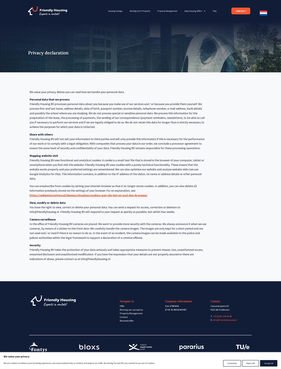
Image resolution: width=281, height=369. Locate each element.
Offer (122, 306)
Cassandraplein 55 (220, 306)
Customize (232, 363)
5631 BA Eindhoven (220, 309)
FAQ (214, 11)
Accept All (268, 363)
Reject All (250, 363)
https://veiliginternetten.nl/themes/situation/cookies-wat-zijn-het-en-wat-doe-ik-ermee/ (88, 195)
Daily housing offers (193, 11)
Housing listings (115, 11)
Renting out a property (140, 11)
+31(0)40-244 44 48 (222, 316)
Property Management (167, 11)
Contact (124, 317)
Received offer (127, 320)
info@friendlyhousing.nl (225, 319)
